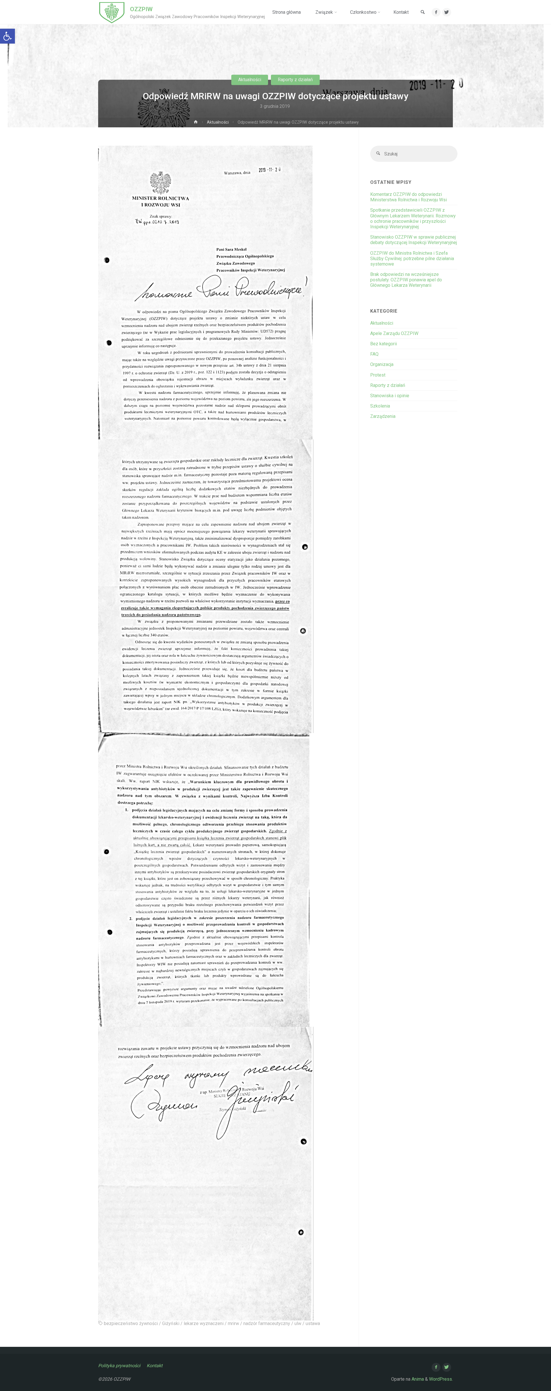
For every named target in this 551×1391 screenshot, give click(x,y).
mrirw (233, 1323)
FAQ (374, 354)
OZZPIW (141, 9)
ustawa (313, 1323)
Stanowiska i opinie (389, 395)
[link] (423, 12)
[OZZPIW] (111, 12)
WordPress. (441, 1379)
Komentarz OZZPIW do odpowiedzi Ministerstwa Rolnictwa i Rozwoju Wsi (408, 197)
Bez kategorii (383, 343)
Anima (417, 1379)
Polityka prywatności (119, 1365)
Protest (377, 375)
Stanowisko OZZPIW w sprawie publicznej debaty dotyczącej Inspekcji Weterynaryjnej (413, 239)
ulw (297, 1323)
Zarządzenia (382, 416)
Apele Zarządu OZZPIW (394, 333)
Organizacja (381, 364)
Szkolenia (380, 406)
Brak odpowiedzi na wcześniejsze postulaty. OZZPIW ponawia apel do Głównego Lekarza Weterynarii (406, 280)
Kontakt (154, 1365)
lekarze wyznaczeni (204, 1323)
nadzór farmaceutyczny (266, 1323)
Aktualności (249, 79)
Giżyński (170, 1323)
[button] (7, 36)
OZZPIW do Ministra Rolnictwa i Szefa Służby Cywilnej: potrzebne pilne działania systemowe (412, 258)
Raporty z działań (295, 79)
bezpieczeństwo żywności (131, 1323)
